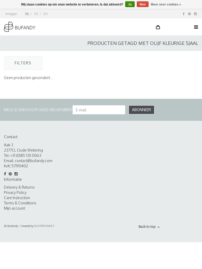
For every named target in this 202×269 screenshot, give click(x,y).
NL (27, 14)
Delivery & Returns (19, 187)
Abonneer (141, 109)
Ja (130, 4)
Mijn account (14, 208)
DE (36, 14)
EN (45, 14)
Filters (23, 63)
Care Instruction (17, 197)
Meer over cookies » (166, 4)
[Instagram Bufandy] (195, 14)
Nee (143, 4)
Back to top (147, 226)
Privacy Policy (15, 192)
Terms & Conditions (20, 203)
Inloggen (11, 14)
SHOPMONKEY (44, 226)
